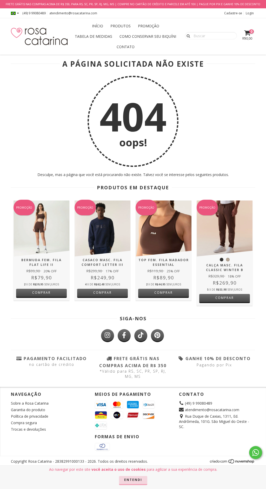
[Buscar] (187, 35)
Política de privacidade (29, 416)
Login (250, 13)
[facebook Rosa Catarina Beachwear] (124, 335)
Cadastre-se (233, 13)
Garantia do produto (28, 409)
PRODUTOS (120, 25)
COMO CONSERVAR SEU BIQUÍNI (147, 36)
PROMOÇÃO (148, 25)
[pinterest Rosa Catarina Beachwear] (157, 335)
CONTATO (126, 46)
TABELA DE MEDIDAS (93, 36)
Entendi (133, 480)
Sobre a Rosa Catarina (30, 403)
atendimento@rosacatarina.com (73, 13)
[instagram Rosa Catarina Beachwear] (107, 335)
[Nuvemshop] (232, 463)
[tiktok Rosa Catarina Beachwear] (140, 335)
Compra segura (24, 422)
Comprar (41, 292)
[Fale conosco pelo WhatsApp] (255, 452)
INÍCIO (97, 25)
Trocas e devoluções (28, 429)
